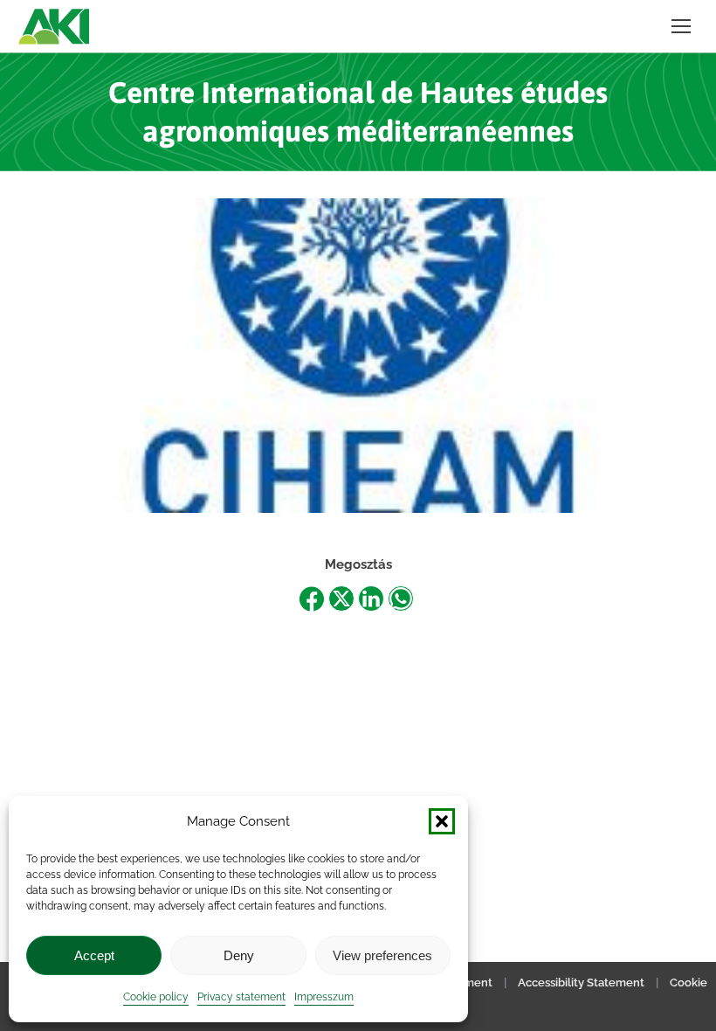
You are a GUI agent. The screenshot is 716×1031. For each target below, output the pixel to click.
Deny (239, 955)
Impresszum (324, 997)
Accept (94, 955)
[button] (442, 821)
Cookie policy (156, 997)
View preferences (382, 955)
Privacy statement (241, 997)
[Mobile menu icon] (681, 26)
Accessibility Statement (581, 982)
